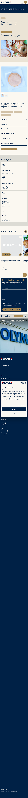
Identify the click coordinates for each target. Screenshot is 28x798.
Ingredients (4, 119)
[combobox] (6, 365)
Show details (21, 405)
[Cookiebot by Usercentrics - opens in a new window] (20, 383)
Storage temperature (7, 143)
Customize (13, 413)
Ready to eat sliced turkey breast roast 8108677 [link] (13, 9)
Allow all (14, 409)
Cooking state (5, 138)
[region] (14, 252)
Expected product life (7, 134)
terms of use (13, 305)
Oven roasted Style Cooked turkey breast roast (10, 260)
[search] (22, 2)
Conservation (5, 129)
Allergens (4, 124)
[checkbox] (3, 303)
